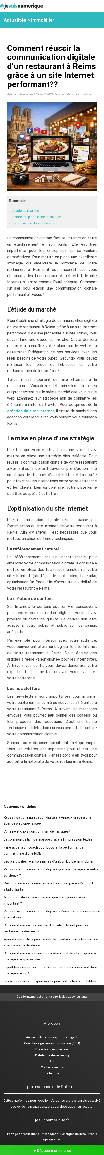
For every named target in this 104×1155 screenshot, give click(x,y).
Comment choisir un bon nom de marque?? (37, 831)
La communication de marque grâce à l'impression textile (48, 839)
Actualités (15, 20)
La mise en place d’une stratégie (36, 217)
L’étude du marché (25, 211)
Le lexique (52, 1073)
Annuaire (32, 1037)
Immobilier (42, 20)
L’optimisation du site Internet (34, 223)
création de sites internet (30, 411)
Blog (52, 1061)
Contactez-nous (52, 1067)
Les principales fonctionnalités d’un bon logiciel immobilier (49, 861)
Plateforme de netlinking (52, 1055)
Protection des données (52, 1049)
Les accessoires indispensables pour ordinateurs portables (50, 981)
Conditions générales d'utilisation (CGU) (52, 1043)
